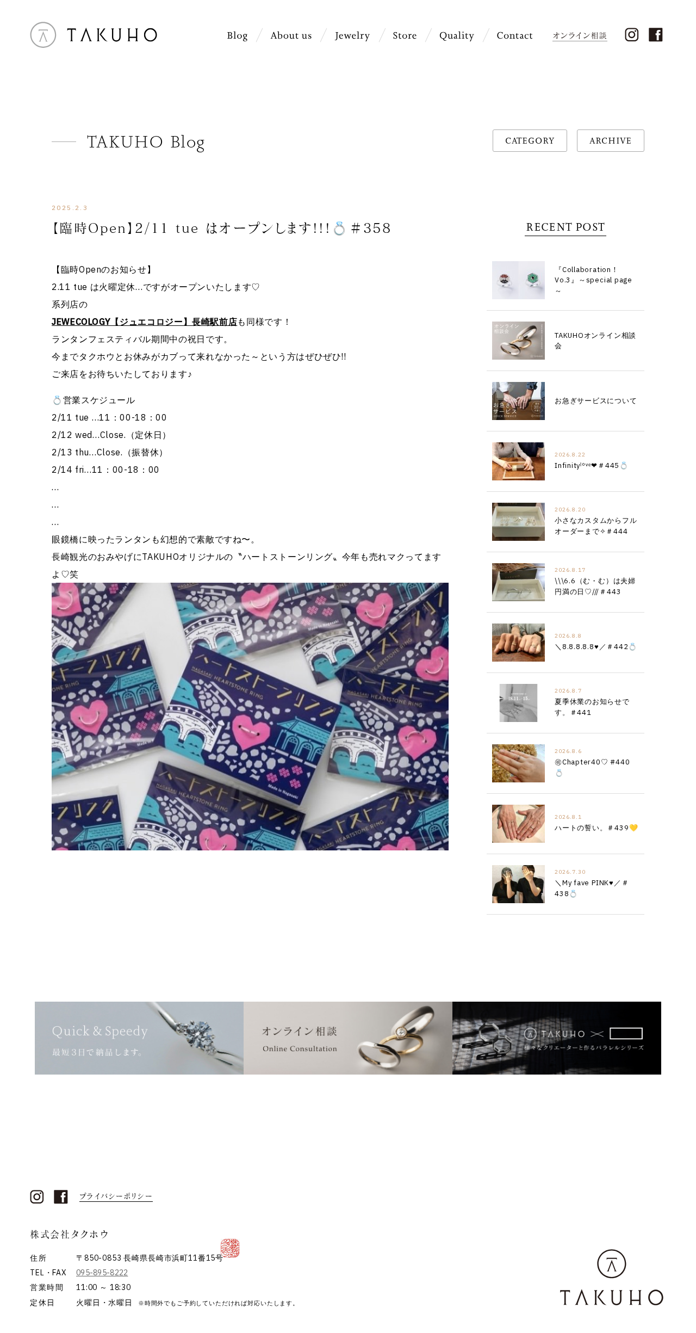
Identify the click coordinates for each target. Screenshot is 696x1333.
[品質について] (457, 36)
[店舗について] (405, 36)
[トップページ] (93, 44)
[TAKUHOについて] (291, 36)
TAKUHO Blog (146, 141)
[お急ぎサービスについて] (139, 1038)
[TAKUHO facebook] (655, 34)
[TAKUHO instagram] (631, 34)
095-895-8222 (102, 1273)
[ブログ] (237, 36)
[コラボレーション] (556, 1038)
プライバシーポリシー (116, 1196)
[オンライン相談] (581, 34)
